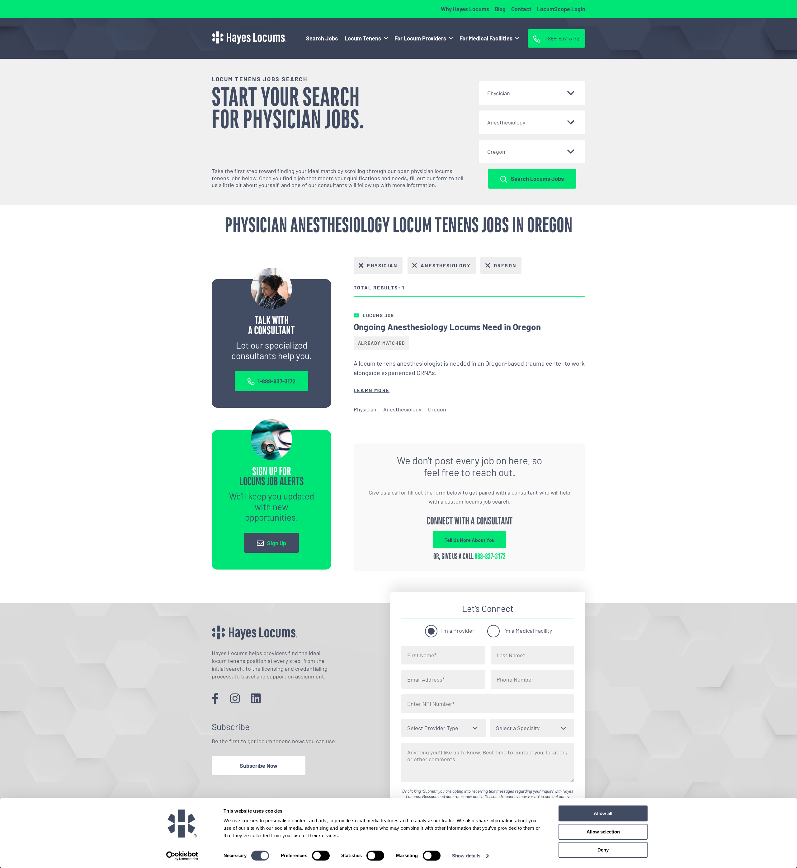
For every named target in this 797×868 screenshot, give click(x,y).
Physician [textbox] (498, 93)
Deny (603, 849)
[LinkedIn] (256, 698)
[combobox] (532, 93)
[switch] (321, 856)
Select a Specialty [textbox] (518, 728)
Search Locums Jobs (537, 178)
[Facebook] (215, 698)
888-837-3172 (490, 556)
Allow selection (603, 831)
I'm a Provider (457, 630)
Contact (521, 9)
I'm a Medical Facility (527, 630)
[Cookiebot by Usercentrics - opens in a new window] (182, 856)
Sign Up (276, 542)
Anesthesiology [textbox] (506, 122)
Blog (500, 9)
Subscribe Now (258, 765)
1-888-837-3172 (276, 381)
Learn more (371, 390)
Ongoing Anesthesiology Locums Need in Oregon (447, 326)
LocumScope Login (561, 9)
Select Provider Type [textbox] (432, 728)
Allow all (603, 813)
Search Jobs (322, 38)
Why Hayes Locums (465, 9)
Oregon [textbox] (496, 151)
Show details (466, 855)
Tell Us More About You (470, 540)
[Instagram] (235, 698)
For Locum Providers (420, 38)
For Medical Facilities (486, 38)
